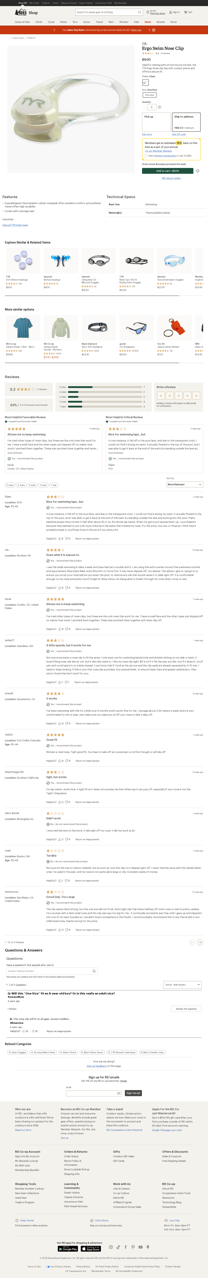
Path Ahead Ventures (76, 1206)
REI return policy (171, 178)
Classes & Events (73, 1197)
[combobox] (109, 12)
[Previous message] (54, 30)
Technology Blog (171, 1202)
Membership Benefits (27, 1170)
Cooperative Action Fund (176, 1193)
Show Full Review (14, 453)
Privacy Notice (83, 1266)
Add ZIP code (179, 134)
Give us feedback (96, 1065)
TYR (144, 43)
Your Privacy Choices (60, 1266)
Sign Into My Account (27, 1156)
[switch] (10, 485)
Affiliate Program (122, 1202)
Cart (190, 12)
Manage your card (171, 1130)
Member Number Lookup (29, 1188)
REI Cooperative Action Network (124, 1129)
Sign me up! (133, 1092)
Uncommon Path (73, 1201)
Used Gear (21, 1197)
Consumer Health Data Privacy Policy (142, 1266)
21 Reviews (42, 389)
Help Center (27, 1220)
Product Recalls (173, 1266)
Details (123, 1081)
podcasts (147, 1247)
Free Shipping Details (174, 1160)
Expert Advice (72, 1192)
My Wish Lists (22, 1165)
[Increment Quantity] (160, 107)
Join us (64, 1137)
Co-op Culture (121, 1193)
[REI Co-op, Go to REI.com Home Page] (20, 12)
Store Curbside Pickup (76, 1169)
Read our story (23, 1129)
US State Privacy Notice (107, 1266)
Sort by (170, 478)
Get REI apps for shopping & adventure (79, 1242)
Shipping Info (72, 1173)
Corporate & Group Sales (127, 1206)
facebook (125, 1247)
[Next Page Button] (200, 942)
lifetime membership (165, 155)
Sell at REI (118, 1197)
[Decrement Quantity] (144, 107)
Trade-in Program (24, 1202)
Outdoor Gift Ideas (123, 1156)
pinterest (133, 1247)
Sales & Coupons (171, 1156)
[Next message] (149, 30)
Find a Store (101, 1220)
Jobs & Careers (121, 1188)
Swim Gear (18, 38)
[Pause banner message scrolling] (153, 30)
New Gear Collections (27, 1193)
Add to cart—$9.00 (167, 170)
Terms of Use (34, 1266)
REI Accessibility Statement (129, 1271)
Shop (33, 12)
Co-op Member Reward (158, 150)
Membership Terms (101, 1271)
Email (68, 1087)
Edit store (147, 134)
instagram (110, 1247)
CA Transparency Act (75, 1271)
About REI (168, 1188)
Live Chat (174, 1220)
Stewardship (169, 1206)
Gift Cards (118, 1160)
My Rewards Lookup (26, 1160)
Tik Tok (118, 1247)
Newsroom (168, 1197)
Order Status (71, 1156)
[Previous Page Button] (192, 942)
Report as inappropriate (87, 538)
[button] (71, 109)
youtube (140, 1247)
